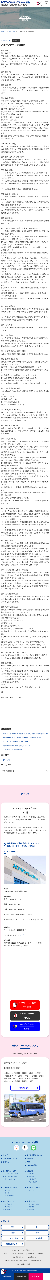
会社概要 (31, 1254)
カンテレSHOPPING (23, 1264)
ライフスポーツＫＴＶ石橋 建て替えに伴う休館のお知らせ (25, 734)
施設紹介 (30, 1171)
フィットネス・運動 (11, 1174)
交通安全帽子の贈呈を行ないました (16, 745)
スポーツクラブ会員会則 (12, 749)
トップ (5, 1155)
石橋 (28, 2)
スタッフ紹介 (33, 1182)
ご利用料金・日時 (9, 1171)
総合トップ (15, 1250)
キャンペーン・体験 (10, 1158)
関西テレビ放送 (36, 1260)
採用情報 (41, 1254)
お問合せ (30, 1158)
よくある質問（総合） (35, 1155)
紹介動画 (31, 1176)
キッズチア (8, 1207)
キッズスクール (10, 1179)
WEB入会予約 (32, 1165)
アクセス (31, 1174)
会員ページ (31, 1201)
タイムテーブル (34, 1204)
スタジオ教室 (9, 1196)
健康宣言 (31, 1257)
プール (7, 1193)
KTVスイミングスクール (25, 1142)
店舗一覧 (6, 1221)
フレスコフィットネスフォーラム (14, 1254)
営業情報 (31, 1209)
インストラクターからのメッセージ (16, 742)
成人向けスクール (11, 1176)
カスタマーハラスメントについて (16, 1260)
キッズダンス (9, 1209)
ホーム (3, 31)
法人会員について (28, 1250)
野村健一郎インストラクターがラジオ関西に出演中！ (23, 738)
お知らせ (12, 31)
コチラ (22, 935)
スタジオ (8, 1190)
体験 (28, 1162)
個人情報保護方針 (18, 1257)
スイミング (32, 1190)
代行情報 (31, 1207)
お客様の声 (32, 1179)
